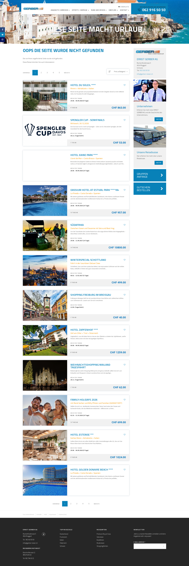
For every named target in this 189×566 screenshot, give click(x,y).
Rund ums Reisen (98, 10)
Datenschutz (63, 514)
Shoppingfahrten (102, 546)
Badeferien (100, 540)
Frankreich (63, 537)
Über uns (113, 10)
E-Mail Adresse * (139, 542)
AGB (45, 514)
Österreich (63, 543)
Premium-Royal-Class (104, 534)
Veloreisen (100, 537)
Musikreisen (100, 543)
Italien (62, 540)
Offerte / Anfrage (80, 10)
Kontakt (124, 10)
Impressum (52, 514)
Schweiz (62, 546)
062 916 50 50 (145, 70)
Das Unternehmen (28, 514)
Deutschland (64, 534)
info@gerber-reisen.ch (145, 74)
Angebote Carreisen (59, 10)
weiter (158, 119)
